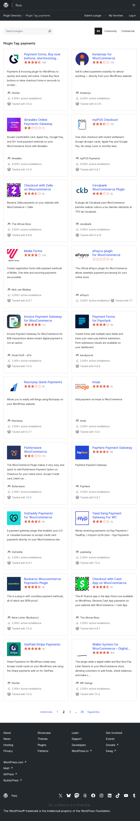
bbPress (10, 774)
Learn (75, 733)
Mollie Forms (33, 251)
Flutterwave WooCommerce (35, 449)
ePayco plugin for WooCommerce (106, 253)
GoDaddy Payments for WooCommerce (38, 515)
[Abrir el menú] (134, 5)
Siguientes (93, 711)
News (7, 739)
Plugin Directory (12, 15)
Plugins (42, 745)
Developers (79, 745)
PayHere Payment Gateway (112, 447)
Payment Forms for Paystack (103, 318)
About (7, 733)
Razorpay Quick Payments (43, 382)
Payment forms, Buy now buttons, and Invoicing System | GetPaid (42, 56)
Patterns (43, 751)
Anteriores (46, 711)
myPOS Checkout (105, 120)
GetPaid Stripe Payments (42, 644)
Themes (43, 739)
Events (110, 739)
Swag (111, 751)
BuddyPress (12, 780)
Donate (112, 745)
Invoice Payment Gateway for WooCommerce (43, 318)
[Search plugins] (49, 31)
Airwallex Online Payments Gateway (38, 121)
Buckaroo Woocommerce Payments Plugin (42, 581)
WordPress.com (15, 762)
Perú (14, 795)
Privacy (8, 751)
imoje (96, 382)
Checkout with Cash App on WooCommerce (109, 581)
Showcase (44, 733)
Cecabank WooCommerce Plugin (108, 187)
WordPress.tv (82, 751)
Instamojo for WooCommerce (103, 56)
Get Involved (114, 733)
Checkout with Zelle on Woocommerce (38, 187)
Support (77, 739)
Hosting (8, 745)
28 (82, 712)
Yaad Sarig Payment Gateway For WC (106, 515)
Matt (8, 768)
